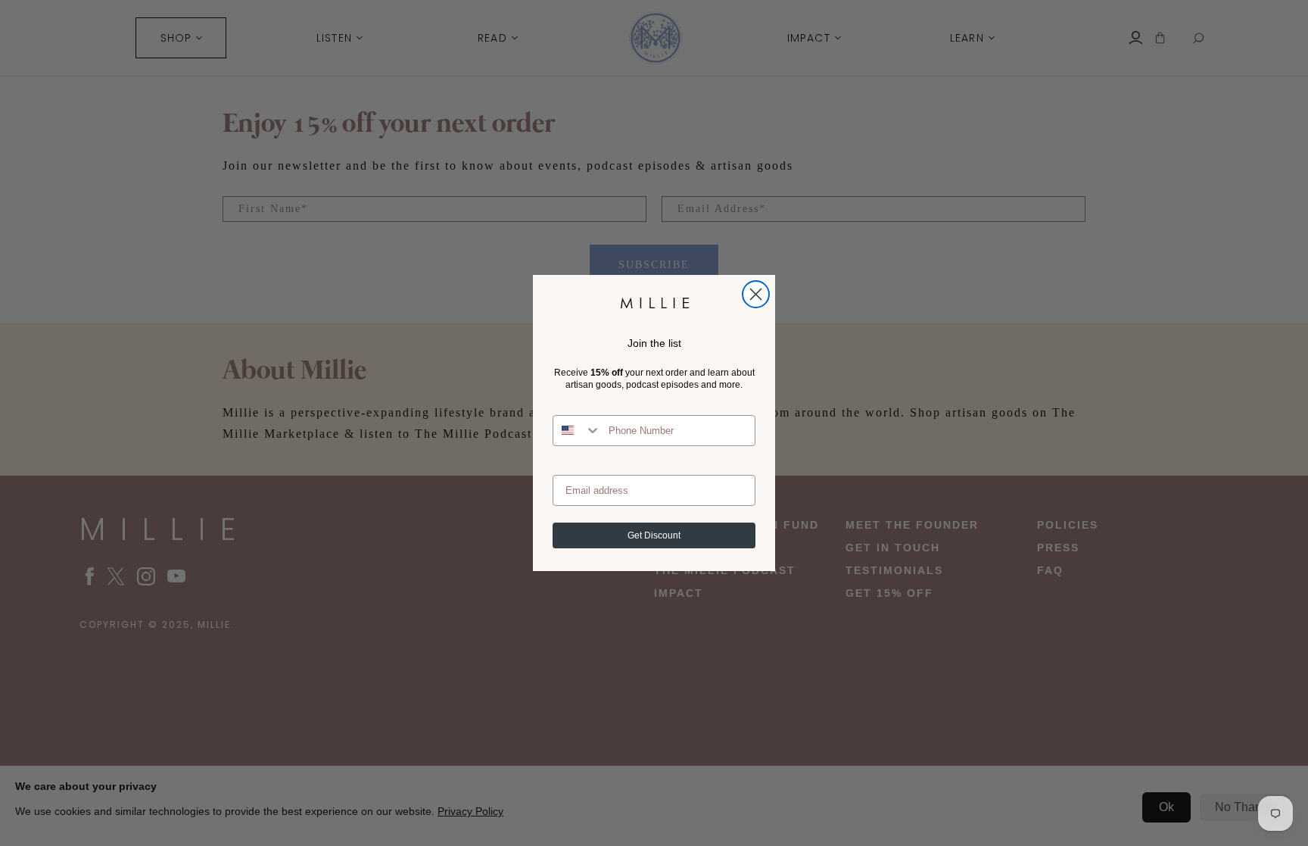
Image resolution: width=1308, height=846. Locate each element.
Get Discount (654, 535)
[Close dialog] (756, 294)
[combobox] (577, 430)
